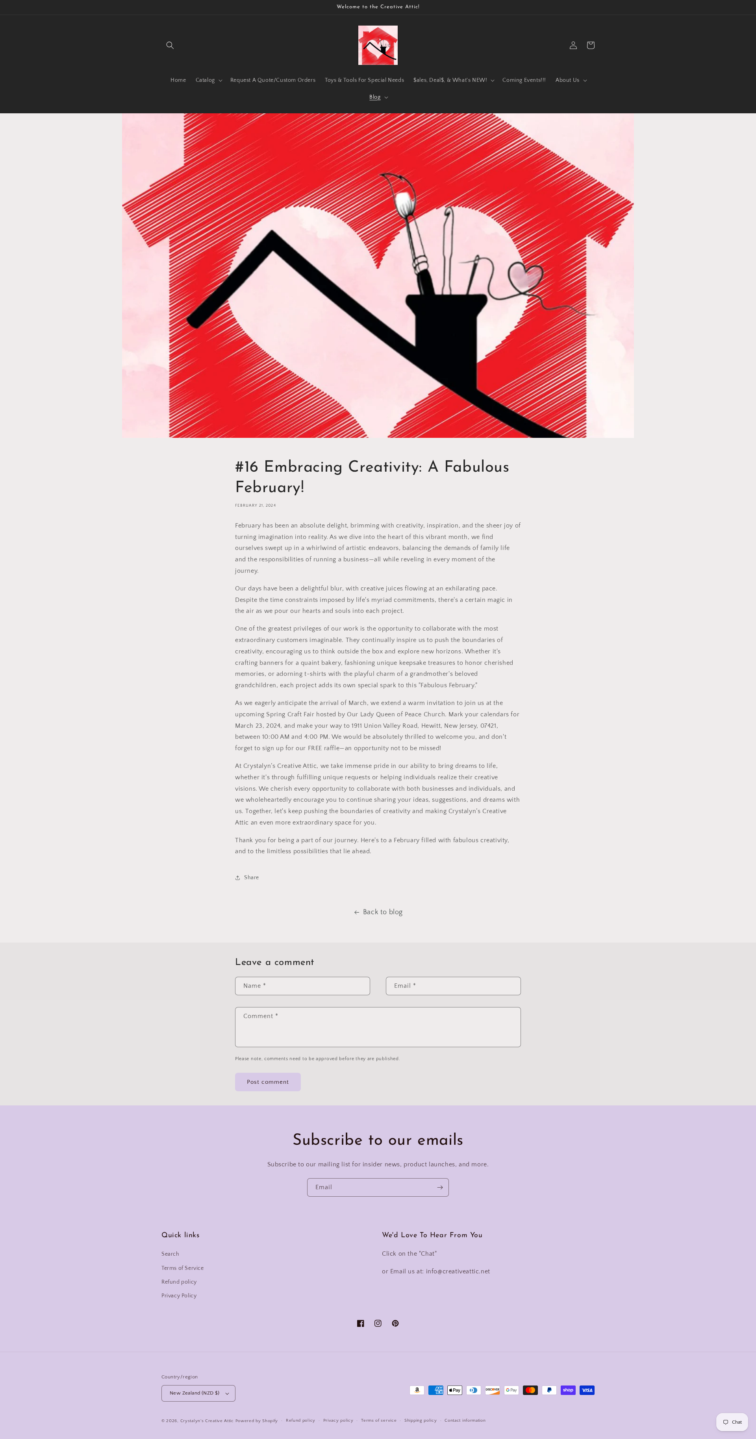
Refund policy (179, 1282)
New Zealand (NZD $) (195, 1393)
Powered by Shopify (256, 1421)
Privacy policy (338, 1420)
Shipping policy (420, 1420)
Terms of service (379, 1420)
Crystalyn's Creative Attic (207, 1421)
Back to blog (383, 912)
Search (170, 1254)
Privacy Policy (178, 1296)
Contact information (465, 1420)
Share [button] (251, 877)
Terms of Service (182, 1268)
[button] (170, 45)
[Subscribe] (439, 1187)
